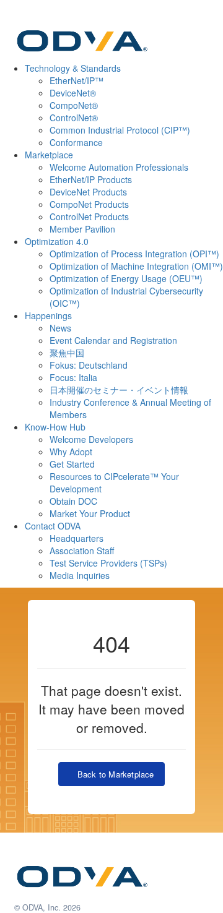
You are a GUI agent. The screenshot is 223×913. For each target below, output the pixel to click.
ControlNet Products (89, 216)
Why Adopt (71, 451)
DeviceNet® (73, 93)
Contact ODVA (53, 526)
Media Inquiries (80, 575)
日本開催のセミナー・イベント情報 (119, 390)
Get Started (72, 464)
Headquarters (76, 538)
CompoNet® (74, 105)
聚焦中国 (67, 352)
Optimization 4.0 (57, 241)
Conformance (76, 142)
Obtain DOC (73, 501)
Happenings (48, 315)
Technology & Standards (73, 68)
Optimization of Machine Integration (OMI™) (136, 266)
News (60, 328)
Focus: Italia (73, 377)
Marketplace (49, 154)
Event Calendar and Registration (113, 340)
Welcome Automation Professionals (119, 167)
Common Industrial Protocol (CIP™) (120, 130)
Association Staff (82, 550)
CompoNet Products (89, 204)
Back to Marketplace (113, 774)
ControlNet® (74, 117)
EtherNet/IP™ (76, 80)
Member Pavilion (82, 229)
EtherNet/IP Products (91, 179)
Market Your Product (90, 513)
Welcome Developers (91, 439)
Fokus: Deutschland (89, 365)
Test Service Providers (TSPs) (108, 563)
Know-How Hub (55, 427)
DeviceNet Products (88, 192)
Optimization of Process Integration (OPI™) (134, 253)
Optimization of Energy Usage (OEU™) (126, 278)
